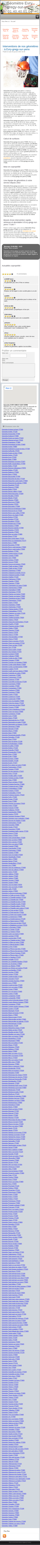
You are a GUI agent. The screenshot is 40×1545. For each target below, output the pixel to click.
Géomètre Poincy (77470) (10, 1196)
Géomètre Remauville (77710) (11, 1233)
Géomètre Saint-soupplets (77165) (12, 1329)
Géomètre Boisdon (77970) (10, 504)
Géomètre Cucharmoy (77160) (11, 714)
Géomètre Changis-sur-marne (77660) (13, 596)
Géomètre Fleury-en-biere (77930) (12, 782)
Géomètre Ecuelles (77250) (10, 746)
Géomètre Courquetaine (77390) (11, 688)
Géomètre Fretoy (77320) (9, 805)
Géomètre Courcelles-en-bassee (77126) (14, 681)
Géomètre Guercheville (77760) (11, 848)
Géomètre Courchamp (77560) (11, 684)
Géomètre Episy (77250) (9, 754)
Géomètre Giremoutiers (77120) (11, 823)
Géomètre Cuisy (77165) (9, 716)
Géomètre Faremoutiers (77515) (11, 767)
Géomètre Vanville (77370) (10, 1425)
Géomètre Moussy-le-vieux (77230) (12, 1124)
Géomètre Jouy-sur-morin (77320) (12, 887)
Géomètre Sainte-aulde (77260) (11, 1333)
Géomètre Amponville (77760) (11, 434)
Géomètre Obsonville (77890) (11, 1158)
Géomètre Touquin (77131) (10, 1402)
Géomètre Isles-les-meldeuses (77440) (14, 867)
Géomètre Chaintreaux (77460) (11, 570)
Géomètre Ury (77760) (8, 1417)
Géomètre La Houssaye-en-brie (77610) (14, 923)
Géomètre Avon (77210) (9, 457)
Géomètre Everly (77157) (9, 763)
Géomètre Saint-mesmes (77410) (12, 1310)
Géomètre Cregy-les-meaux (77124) (13, 703)
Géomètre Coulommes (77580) (11, 675)
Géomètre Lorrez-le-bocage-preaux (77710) (15, 1000)
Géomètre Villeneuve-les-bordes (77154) (14, 1474)
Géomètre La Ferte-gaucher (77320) (13, 912)
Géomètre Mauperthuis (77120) (11, 1038)
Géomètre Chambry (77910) (10, 581)
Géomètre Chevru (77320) (10, 639)
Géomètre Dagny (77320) (9, 718)
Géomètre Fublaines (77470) (10, 810)
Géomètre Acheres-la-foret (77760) (12, 429)
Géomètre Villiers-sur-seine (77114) (12, 1500)
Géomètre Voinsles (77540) (10, 1511)
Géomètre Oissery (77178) (10, 1162)
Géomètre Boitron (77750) (10, 517)
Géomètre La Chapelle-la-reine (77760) (13, 902)
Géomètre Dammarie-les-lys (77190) (13, 720)
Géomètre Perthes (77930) (10, 1188)
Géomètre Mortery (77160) (10, 1115)
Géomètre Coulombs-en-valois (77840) (13, 673)
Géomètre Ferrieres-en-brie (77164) (12, 778)
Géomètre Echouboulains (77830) (12, 743)
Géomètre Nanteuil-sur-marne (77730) (13, 1139)
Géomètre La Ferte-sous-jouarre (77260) (14, 914)
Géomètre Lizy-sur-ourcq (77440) (12, 991)
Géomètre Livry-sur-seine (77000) (12, 987)
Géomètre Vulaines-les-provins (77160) (14, 1521)
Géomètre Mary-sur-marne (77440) (12, 1036)
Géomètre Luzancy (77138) (10, 1008)
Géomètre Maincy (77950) (10, 1015)
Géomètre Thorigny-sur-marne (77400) (13, 1393)
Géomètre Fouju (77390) (9, 801)
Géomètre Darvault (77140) (10, 728)
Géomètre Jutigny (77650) (10, 891)
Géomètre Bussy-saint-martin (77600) (13, 549)
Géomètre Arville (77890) (9, 446)
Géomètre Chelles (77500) (10, 628)
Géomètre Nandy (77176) (9, 1128)
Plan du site (12, 1542)
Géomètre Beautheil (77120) (10, 485)
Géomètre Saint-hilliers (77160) (11, 1284)
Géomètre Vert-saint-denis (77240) (12, 1451)
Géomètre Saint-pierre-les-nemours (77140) (15, 1318)
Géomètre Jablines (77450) (10, 874)
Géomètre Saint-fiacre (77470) (11, 1271)
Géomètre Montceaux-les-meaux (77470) (14, 1075)
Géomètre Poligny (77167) (10, 1199)
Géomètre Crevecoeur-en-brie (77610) (13, 705)
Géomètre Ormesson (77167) (11, 1167)
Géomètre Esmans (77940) (10, 758)
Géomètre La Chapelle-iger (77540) (12, 899)
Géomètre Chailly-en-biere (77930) (12, 566)
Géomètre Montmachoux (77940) (12, 1102)
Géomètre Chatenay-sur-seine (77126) (13, 613)
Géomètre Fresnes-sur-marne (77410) (13, 803)
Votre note (5, 358)
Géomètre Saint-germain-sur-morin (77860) (15, 1282)
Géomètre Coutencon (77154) (11, 696)
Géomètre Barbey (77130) (10, 470)
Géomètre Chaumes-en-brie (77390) (13, 626)
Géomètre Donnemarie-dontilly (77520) (13, 735)
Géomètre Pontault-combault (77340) (13, 1205)
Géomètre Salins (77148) (9, 1340)
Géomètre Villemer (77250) (10, 1468)
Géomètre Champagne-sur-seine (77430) (14, 585)
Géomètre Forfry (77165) (9, 797)
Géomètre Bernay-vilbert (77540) (12, 491)
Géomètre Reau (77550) (9, 1226)
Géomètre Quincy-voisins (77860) (12, 1222)
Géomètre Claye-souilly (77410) (11, 649)
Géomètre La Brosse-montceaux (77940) (14, 893)
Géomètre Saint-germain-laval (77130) (13, 1273)
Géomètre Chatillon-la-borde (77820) (13, 617)
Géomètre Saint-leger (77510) (11, 1290)
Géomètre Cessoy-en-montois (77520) (13, 564)
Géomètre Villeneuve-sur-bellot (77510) (14, 1481)
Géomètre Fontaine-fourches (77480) (13, 784)
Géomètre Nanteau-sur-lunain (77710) (13, 1134)
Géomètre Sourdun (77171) (10, 1382)
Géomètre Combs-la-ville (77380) (12, 658)
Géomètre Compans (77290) (10, 660)
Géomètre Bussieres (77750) (11, 545)
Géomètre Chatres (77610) (10, 620)
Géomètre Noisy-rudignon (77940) (12, 1149)
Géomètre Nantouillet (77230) (11, 1141)
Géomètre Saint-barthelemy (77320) (13, 1261)
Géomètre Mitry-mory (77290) (11, 1062)
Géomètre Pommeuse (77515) (11, 1201)
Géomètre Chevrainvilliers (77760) (12, 637)
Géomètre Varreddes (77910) (11, 1429)
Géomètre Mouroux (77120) (10, 1117)
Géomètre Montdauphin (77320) (11, 1081)
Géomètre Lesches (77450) (10, 972)
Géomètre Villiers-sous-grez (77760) (13, 1496)
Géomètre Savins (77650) (10, 1355)
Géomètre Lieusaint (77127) (10, 979)
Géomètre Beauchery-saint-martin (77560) (15, 481)
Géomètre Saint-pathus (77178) (11, 1316)
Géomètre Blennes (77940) (10, 500)
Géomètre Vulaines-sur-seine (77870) (13, 1523)
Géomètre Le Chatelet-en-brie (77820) (13, 940)
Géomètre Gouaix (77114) (10, 827)
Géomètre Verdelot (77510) (10, 1444)
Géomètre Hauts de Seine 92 (6, 37)
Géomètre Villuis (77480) (9, 1502)
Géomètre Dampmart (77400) (11, 726)
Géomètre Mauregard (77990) (11, 1040)
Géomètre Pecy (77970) (9, 1184)
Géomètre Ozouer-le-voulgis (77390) (13, 1173)
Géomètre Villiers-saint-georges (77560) (14, 1493)
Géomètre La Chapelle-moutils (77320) (13, 904)
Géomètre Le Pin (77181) (9, 946)
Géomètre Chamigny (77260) (11, 583)
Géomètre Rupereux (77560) (10, 1250)
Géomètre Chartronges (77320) (11, 607)
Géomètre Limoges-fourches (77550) (13, 981)
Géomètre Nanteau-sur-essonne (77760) (14, 1132)
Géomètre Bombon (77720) (10, 519)
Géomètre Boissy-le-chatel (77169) (12, 515)
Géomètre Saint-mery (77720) (11, 1308)
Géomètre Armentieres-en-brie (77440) (13, 444)
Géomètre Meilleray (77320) (10, 1049)
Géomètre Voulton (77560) (10, 1517)
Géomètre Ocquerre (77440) (10, 1160)
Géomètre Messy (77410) (9, 1058)
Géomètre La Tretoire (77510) (11, 931)
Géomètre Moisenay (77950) (10, 1064)
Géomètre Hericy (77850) (9, 859)
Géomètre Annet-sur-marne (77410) (12, 438)
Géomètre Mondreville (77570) (11, 1068)
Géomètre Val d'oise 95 (35, 37)
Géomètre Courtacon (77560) (11, 690)
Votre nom (5, 353)
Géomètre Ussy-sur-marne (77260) (12, 1419)
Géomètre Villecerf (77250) (10, 1461)
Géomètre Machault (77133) (10, 1011)
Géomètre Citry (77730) (9, 647)
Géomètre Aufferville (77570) (10, 451)
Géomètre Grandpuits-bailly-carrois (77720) (15, 831)
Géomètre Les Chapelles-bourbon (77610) (14, 961)
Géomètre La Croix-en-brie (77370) (12, 910)
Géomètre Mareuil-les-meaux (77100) (13, 1028)
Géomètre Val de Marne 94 (25, 37)
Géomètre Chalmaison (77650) (11, 579)
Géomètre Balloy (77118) (9, 466)
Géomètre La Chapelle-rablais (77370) (13, 906)
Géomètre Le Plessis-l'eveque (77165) (13, 953)
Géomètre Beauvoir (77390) (10, 487)
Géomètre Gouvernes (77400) (11, 829)
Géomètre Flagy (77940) (9, 780)
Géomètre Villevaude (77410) (11, 1489)
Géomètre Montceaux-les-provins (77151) (14, 1077)
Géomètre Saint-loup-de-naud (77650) (13, 1293)
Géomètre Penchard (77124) (10, 1186)
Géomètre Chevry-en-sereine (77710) (13, 643)
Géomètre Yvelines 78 (25, 30)
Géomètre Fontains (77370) (10, 790)
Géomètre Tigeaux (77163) (10, 1397)
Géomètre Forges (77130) (10, 799)
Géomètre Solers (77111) (9, 1378)
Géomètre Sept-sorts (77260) (11, 1359)
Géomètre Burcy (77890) (9, 543)
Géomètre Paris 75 (6, 30)
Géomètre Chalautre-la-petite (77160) (13, 575)
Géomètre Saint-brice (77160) (11, 1263)
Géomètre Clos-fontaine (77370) (11, 652)
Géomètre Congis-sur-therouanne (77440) (14, 667)
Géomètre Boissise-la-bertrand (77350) (14, 508)
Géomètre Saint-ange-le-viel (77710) (13, 1256)
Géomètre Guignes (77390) (10, 852)
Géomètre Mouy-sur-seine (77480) (12, 1126)
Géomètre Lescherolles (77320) (11, 970)
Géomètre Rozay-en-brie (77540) (12, 1243)
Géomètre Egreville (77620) (10, 750)
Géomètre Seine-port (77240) (11, 1357)
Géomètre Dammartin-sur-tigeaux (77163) (14, 724)
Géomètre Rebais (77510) (10, 1229)
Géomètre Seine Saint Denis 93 (15, 37)
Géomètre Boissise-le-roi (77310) (12, 511)
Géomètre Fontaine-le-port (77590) (12, 786)
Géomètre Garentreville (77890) (11, 812)
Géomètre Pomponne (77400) (11, 1203)
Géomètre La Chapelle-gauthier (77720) (14, 897)
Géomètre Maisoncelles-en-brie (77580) (14, 1019)
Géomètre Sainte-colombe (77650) (12, 1335)
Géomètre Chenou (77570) (10, 632)
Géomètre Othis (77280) (9, 1169)
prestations (7, 158)
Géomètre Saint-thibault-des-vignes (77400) (15, 1331)
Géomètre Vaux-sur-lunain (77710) (12, 1438)
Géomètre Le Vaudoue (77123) (11, 957)
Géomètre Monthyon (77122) (10, 1094)
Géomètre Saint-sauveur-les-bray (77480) (14, 1323)
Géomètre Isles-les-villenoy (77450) (13, 870)
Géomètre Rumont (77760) (10, 1248)
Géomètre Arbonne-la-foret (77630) (12, 440)
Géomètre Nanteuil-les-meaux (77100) (13, 1137)
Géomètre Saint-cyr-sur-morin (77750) (13, 1265)
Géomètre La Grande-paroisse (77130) (13, 919)
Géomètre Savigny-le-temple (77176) (13, 1352)
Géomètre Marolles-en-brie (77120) (12, 1032)
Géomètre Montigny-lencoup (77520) (13, 1098)
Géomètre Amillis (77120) (9, 431)
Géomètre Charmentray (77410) (11, 600)
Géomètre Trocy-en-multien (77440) (13, 1414)
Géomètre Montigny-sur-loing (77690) (13, 1100)
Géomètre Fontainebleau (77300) (12, 788)
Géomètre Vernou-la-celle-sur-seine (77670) (15, 1449)
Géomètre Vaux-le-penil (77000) (11, 1436)
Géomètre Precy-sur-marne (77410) (13, 1209)
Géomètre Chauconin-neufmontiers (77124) (15, 622)
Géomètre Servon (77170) (10, 1363)
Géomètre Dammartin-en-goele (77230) (14, 722)
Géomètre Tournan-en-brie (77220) (12, 1404)
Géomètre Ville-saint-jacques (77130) (13, 1457)
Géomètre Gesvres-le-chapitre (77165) (13, 820)
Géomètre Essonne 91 (35, 30)
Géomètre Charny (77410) (10, 602)
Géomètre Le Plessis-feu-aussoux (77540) (15, 951)
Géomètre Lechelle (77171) (10, 959)
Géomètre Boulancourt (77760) (11, 523)
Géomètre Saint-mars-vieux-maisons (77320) (15, 1299)
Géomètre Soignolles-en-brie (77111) (13, 1374)
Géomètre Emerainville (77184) (11, 752)
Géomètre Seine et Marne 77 (15, 30)
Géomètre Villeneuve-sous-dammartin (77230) (16, 1479)
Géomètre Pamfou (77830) (10, 1177)
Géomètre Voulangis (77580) (10, 1515)
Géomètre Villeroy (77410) (10, 1487)
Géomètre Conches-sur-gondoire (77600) (14, 662)
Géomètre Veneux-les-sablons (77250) (13, 1442)
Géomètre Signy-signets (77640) (12, 1365)
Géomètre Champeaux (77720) (11, 592)
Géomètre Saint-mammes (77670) (12, 1295)
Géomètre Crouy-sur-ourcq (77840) (12, 711)
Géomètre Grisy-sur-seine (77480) (12, 844)
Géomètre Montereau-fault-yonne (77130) (14, 1085)
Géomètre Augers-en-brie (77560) (12, 453)
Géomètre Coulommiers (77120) (11, 677)
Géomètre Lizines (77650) (10, 989)
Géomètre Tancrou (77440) (10, 1384)
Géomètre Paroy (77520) (9, 1179)
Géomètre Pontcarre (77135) (10, 1207)
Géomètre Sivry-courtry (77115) (11, 1370)
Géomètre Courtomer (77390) (11, 692)
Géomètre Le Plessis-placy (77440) (13, 955)
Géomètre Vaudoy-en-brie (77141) (12, 1434)
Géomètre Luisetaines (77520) (11, 1004)
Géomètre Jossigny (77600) (10, 880)
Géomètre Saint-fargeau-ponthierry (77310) (15, 1269)
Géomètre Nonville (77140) (10, 1154)
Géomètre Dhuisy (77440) (10, 731)
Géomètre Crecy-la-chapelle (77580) (13, 701)
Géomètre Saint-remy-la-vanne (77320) (14, 1320)
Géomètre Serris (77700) (9, 1361)
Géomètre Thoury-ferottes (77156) (12, 1395)
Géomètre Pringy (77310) (9, 1214)
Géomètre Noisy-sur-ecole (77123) (12, 1152)
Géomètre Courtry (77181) (10, 694)
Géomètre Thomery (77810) (10, 1391)
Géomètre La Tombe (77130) (10, 929)
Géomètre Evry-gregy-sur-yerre (20, 5)
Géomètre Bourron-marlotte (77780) (13, 528)
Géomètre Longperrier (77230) (11, 996)
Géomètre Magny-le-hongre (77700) (13, 1013)
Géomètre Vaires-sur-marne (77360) (13, 1421)
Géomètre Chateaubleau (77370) (12, 611)
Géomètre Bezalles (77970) (10, 496)
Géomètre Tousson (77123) (10, 1406)
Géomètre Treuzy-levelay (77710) (12, 1408)
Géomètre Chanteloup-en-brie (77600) (13, 598)
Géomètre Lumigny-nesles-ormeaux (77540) (15, 1006)
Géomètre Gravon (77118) (10, 833)
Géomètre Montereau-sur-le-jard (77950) (14, 1087)
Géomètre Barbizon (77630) (10, 472)
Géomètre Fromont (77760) (10, 808)
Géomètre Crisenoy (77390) (10, 707)
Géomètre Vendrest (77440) (10, 1440)
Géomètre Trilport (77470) (10, 1412)
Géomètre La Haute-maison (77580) (13, 921)
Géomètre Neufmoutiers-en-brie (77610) (14, 1145)
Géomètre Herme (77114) (9, 861)
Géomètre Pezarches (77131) (11, 1190)
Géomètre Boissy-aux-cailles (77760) (13, 513)
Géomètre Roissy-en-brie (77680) (12, 1237)
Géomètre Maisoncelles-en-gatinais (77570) (15, 1021)
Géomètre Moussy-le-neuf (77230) (12, 1122)
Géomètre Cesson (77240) (10, 562)
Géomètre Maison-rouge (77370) (12, 1017)
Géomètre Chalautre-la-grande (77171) (13, 573)
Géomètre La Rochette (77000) (11, 927)
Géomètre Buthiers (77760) (10, 551)
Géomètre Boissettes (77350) (11, 506)
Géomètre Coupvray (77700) (10, 679)
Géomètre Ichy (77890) (9, 865)
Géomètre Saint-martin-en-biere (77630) (14, 1305)
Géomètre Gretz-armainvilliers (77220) (13, 837)
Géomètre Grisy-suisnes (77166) (12, 842)
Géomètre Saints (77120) (9, 1337)
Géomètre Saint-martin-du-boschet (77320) (15, 1303)
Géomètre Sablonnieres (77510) (11, 1254)
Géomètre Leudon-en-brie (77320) (12, 976)
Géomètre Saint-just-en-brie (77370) (13, 1288)
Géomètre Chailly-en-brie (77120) (12, 568)
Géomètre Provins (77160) (10, 1216)
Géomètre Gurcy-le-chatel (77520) (12, 855)
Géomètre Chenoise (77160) (10, 630)
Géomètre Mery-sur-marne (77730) (12, 1055)
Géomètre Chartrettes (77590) (11, 605)
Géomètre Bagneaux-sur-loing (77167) (13, 461)
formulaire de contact (29, 231)
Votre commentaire (8, 362)
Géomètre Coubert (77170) (10, 669)
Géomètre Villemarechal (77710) (12, 1464)
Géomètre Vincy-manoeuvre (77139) (13, 1508)
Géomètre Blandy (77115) (9, 498)
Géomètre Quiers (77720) (9, 1220)
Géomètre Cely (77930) (9, 558)
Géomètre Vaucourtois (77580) (11, 1431)
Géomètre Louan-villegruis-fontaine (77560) (15, 1002)
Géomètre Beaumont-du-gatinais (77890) (14, 483)
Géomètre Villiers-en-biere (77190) (12, 1491)
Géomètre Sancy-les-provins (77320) (13, 1350)
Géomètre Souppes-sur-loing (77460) (13, 1380)
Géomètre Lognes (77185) (10, 993)
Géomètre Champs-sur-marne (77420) (13, 594)
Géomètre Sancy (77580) (9, 1348)
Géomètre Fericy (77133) (9, 773)
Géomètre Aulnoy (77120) (9, 455)
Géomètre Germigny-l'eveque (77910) (13, 816)
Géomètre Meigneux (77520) (10, 1047)
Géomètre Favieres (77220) (10, 769)
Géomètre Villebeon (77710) (10, 1459)
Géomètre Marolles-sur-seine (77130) (13, 1034)
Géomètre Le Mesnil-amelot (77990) (13, 944)
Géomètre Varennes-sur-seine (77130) (13, 1427)
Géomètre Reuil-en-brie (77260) (11, 1235)
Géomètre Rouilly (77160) (9, 1239)
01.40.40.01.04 (20, 11)
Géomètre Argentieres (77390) (11, 442)
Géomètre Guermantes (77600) (11, 850)
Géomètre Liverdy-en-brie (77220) (12, 985)
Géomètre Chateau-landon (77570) (12, 609)
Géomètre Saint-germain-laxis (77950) (13, 1276)
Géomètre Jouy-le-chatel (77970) (12, 884)
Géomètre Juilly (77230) (9, 889)
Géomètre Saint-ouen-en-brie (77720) (13, 1312)
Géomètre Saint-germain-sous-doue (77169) (15, 1278)
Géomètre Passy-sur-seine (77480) (12, 1181)
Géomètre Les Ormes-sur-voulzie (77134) (14, 968)
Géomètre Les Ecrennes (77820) (12, 964)
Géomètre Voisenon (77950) (10, 1513)
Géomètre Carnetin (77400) (10, 555)
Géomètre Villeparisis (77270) (11, 1485)
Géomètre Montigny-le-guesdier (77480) (14, 1096)
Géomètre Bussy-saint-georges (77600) (14, 547)
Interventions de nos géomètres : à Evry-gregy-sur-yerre (20, 48)
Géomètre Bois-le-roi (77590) (11, 502)
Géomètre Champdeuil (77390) (11, 590)
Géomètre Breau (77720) (9, 536)
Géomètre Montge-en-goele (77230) (13, 1092)
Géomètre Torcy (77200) (9, 1399)
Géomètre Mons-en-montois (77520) (13, 1070)
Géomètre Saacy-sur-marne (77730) (13, 1252)
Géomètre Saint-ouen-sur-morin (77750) (14, 1314)
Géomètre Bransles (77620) (10, 532)
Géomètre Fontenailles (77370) (11, 793)
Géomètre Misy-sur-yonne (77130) (12, 1060)
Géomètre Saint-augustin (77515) (12, 1258)
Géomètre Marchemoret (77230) (11, 1023)
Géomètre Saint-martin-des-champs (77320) (15, 1301)
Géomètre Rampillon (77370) (10, 1224)
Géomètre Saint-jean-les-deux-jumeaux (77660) (16, 1286)
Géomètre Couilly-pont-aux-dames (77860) (15, 671)
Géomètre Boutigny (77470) (10, 530)
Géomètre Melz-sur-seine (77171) (12, 1053)
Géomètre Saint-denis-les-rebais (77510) (14, 1267)
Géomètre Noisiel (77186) (9, 1147)
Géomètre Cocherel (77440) (10, 654)
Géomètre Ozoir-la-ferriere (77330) (12, 1171)
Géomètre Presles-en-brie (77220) (12, 1211)
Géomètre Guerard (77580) (10, 846)
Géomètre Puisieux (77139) (10, 1218)
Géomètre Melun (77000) (9, 1051)
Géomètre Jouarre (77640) (10, 882)
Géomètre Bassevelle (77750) (11, 476)
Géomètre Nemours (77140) (10, 1143)
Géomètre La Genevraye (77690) (12, 917)
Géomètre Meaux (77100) (9, 1045)
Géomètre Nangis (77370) (10, 1130)
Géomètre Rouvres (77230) (10, 1241)
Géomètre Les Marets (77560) (11, 966)
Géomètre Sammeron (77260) (11, 1342)
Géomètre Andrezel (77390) (10, 436)
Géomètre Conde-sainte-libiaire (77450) (14, 664)
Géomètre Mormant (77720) (10, 1111)
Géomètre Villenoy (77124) (10, 1483)
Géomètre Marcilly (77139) (10, 1026)
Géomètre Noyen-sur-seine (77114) (12, 1156)
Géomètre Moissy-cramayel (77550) (13, 1066)
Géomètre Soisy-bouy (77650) (11, 1376)
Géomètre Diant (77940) (9, 733)
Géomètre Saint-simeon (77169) (11, 1327)
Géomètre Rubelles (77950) (10, 1246)
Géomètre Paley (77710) (9, 1175)
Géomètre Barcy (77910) (9, 474)
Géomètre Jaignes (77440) (10, 876)
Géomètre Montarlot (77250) (10, 1073)
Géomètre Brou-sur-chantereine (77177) (14, 540)
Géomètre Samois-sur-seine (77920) (13, 1344)
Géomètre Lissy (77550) (9, 983)
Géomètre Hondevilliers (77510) (11, 863)
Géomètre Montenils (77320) (10, 1083)
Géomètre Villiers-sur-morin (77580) (13, 1498)
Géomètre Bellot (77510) (9, 489)
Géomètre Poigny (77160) (10, 1194)
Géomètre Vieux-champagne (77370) (13, 1453)
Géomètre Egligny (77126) (10, 748)
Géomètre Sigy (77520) (9, 1367)
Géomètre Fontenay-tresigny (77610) (13, 795)
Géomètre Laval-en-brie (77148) (11, 938)
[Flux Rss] (4, 1537)
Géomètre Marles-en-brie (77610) (12, 1030)
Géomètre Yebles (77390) (9, 1526)
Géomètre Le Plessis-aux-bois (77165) (13, 949)
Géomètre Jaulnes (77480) (10, 878)
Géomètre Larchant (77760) (10, 936)
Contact (29, 1542)
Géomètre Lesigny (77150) (10, 974)
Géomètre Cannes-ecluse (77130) (12, 553)
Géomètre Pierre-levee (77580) (11, 1192)
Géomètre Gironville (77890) (10, 825)
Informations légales (21, 1542)
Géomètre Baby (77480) (9, 459)
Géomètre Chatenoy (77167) (10, 615)
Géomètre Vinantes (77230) (10, 1506)
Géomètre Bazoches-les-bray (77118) (13, 478)
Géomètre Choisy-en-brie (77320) (12, 645)
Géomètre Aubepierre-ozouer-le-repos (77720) (16, 449)
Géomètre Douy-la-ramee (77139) (12, 741)
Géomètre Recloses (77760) (10, 1231)
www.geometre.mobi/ (10, 419)
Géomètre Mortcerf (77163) (10, 1113)
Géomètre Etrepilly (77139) (10, 761)
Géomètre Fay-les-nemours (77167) (13, 771)
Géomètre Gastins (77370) (10, 814)
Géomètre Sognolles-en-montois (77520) (14, 1372)
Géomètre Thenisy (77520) (10, 1387)
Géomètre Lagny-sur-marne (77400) (13, 934)
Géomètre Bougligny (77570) (10, 521)
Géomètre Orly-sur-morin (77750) (12, 1164)
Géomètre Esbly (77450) (9, 756)
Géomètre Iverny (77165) (9, 872)
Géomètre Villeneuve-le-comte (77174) (13, 1472)
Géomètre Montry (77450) (10, 1107)
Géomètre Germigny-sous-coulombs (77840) (15, 818)
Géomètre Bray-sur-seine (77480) (12, 534)
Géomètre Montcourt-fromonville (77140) (14, 1079)
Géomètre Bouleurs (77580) (10, 526)
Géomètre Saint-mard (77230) (11, 1297)
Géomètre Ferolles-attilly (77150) (12, 776)
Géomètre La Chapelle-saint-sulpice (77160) (15, 908)
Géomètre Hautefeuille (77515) (11, 857)
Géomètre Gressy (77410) (10, 835)
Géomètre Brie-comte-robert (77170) (13, 538)
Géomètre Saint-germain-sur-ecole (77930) (15, 1280)
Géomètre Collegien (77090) (10, 656)
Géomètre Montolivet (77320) (11, 1105)
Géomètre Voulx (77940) (9, 1519)
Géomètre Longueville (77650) (11, 998)
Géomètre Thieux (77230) (9, 1389)
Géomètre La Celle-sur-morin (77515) (13, 895)
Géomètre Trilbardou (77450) (10, 1410)
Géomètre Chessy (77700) (10, 634)
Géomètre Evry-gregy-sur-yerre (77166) (14, 765)
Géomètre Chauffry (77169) (10, 624)
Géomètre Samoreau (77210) (11, 1346)
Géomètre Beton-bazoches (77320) (12, 493)
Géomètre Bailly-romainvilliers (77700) (13, 464)
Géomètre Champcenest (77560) (12, 587)
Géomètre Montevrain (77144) (11, 1090)
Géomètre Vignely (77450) (10, 1455)
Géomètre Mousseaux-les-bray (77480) (14, 1120)
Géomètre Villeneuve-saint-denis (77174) (14, 1476)
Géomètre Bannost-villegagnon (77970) (14, 468)
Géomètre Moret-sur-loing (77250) (12, 1109)
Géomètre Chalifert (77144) (10, 577)
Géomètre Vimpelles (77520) (10, 1504)
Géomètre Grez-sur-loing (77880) (12, 840)
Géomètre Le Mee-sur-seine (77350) (13, 942)
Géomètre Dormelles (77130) (11, 737)
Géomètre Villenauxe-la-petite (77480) (13, 1470)
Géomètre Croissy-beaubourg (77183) (13, 709)
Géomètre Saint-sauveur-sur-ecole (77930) (15, 1325)
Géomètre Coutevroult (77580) (11, 699)
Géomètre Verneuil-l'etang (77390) (12, 1446)
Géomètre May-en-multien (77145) (12, 1043)
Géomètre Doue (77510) (9, 739)
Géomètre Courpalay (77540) (11, 686)
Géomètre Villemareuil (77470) (11, 1466)
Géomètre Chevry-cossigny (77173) (13, 641)
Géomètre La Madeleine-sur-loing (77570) (14, 925)
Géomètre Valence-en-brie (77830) (12, 1423)
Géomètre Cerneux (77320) (10, 560)
